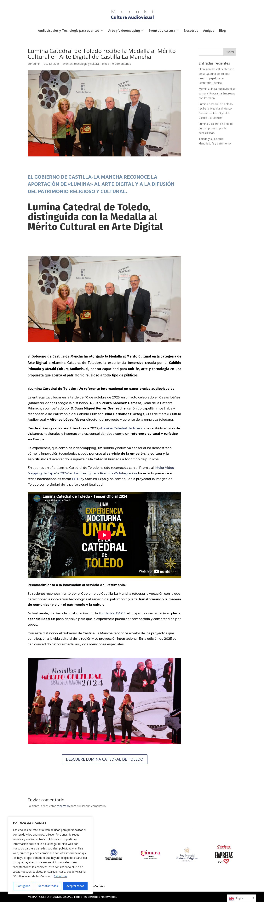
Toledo (104, 63)
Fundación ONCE (112, 613)
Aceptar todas (75, 886)
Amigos (208, 31)
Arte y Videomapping (124, 31)
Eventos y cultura (162, 31)
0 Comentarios (121, 63)
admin (36, 63)
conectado (63, 806)
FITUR (77, 479)
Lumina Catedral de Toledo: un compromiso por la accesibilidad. (216, 128)
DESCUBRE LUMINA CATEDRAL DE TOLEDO (104, 759)
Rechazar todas (48, 886)
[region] (50, 855)
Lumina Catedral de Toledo (122, 428)
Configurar (23, 886)
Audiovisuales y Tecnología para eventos (68, 31)
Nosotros (191, 31)
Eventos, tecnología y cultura (81, 63)
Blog (222, 31)
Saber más (60, 876)
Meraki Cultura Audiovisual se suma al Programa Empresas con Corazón (217, 93)
